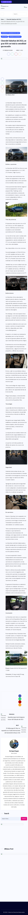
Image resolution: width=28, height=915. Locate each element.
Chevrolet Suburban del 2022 (13, 19)
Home (2, 19)
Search (24, 818)
